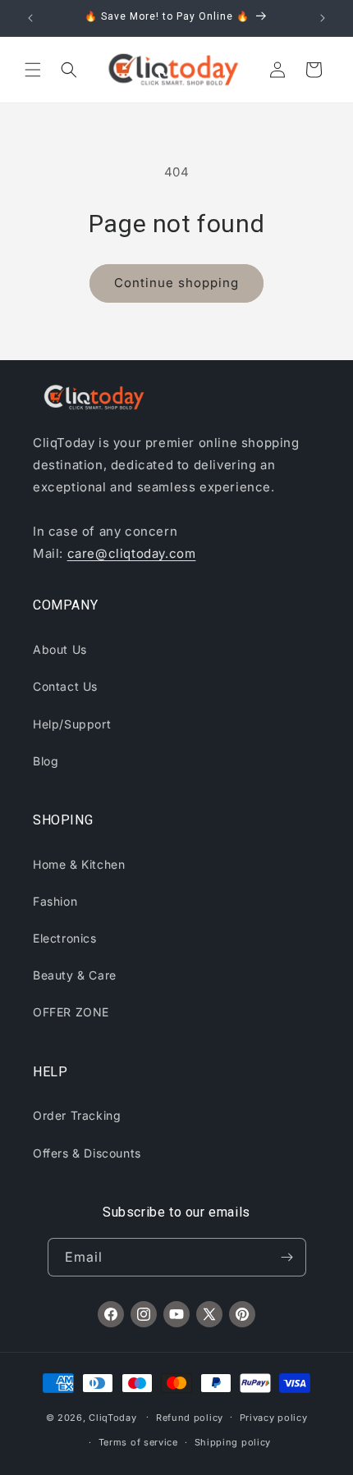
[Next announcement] (323, 18)
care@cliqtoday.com (131, 553)
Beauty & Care (75, 975)
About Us (60, 649)
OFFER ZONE (71, 1012)
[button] (33, 70)
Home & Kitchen (79, 864)
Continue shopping (176, 282)
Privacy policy (274, 1417)
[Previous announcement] (30, 18)
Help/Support (72, 724)
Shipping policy (233, 1442)
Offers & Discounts (87, 1153)
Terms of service (138, 1442)
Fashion (55, 901)
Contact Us (65, 686)
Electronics (65, 938)
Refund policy (189, 1417)
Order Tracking (77, 1115)
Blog (45, 761)
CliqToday (112, 1416)
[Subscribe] (287, 1257)
